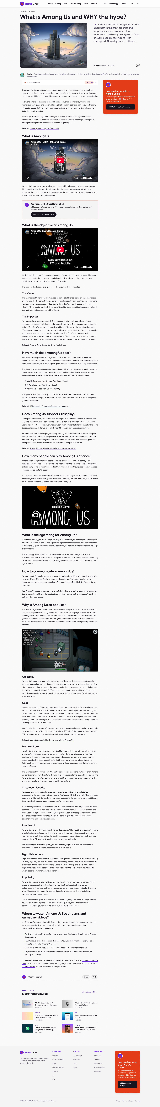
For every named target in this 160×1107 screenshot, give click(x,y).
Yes (87, 977)
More (123, 4)
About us (97, 1056)
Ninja (27, 952)
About (130, 1101)
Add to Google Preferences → (44, 214)
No (96, 977)
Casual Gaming (75, 4)
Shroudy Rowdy (31, 948)
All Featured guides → (90, 992)
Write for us (98, 1064)
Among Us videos (49, 944)
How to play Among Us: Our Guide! (44, 128)
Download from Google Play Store (47, 381)
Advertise (97, 1071)
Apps (75, 1067)
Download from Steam (43, 389)
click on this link (28, 966)
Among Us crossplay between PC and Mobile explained (53, 448)
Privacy (118, 1101)
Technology (113, 4)
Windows (76, 1060)
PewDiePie (29, 934)
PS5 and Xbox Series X (61, 102)
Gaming (50, 4)
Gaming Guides (61, 4)
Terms (125, 1101)
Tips (74, 1064)
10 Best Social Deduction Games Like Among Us (50, 406)
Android (94, 4)
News (86, 4)
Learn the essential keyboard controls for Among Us (51, 740)
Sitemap (137, 1101)
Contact (97, 1060)
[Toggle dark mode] (137, 3)
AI (100, 4)
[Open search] (132, 3)
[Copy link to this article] (138, 65)
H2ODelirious (30, 941)
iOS (105, 4)
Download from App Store (39, 385)
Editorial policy (99, 1067)
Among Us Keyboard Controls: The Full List (48, 345)
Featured (23, 11)
